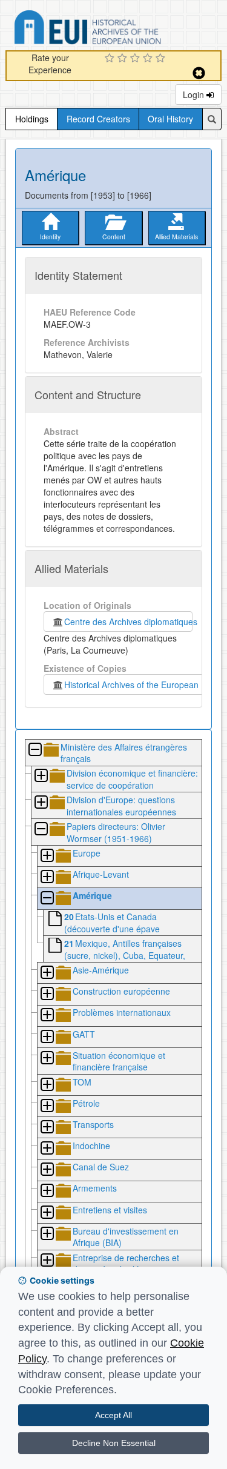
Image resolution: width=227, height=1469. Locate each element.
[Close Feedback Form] (198, 73)
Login (194, 94)
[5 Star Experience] (162, 58)
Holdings (31, 119)
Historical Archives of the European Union (141, 684)
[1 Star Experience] (111, 58)
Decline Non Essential (114, 1443)
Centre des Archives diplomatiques (128, 621)
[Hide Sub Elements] (34, 750)
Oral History (170, 119)
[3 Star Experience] (136, 58)
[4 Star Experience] (149, 58)
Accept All (113, 1415)
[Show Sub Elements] (40, 776)
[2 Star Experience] (123, 58)
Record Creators (98, 119)
